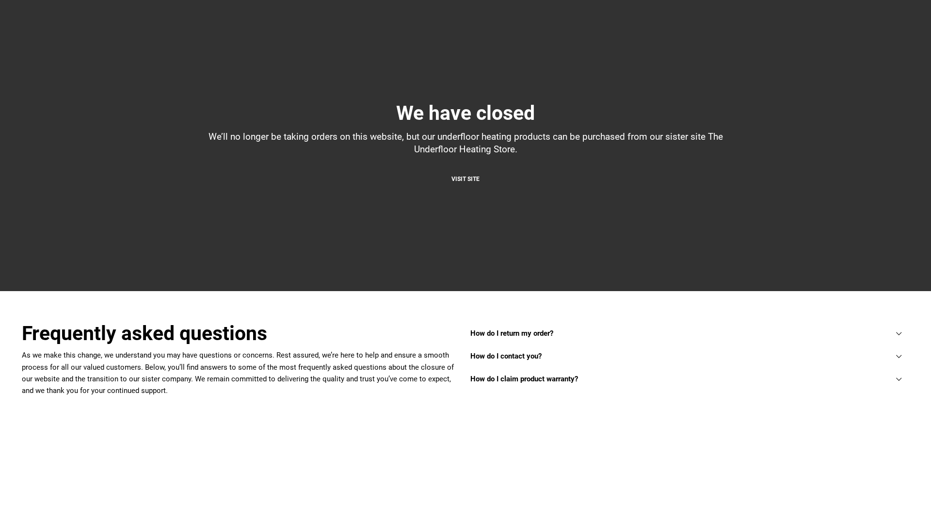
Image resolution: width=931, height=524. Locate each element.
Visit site (465, 179)
